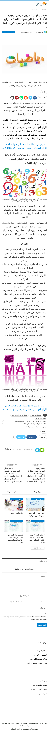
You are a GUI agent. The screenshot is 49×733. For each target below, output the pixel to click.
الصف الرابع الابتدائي (35, 415)
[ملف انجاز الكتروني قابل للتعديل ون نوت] (35, 504)
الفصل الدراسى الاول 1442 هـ (19, 415)
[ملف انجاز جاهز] (14, 504)
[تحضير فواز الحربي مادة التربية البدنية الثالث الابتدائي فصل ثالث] (14, 526)
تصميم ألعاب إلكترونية (39, 689)
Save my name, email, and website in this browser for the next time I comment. (24, 618)
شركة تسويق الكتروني (38, 659)
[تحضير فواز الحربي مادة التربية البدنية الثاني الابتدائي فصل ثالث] (35, 526)
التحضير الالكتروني (40, 655)
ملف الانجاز (43, 681)
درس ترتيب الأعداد (41, 427)
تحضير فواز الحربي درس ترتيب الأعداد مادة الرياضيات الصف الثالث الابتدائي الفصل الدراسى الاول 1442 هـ (30, 422)
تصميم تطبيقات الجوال (39, 685)
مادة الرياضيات (29, 427)
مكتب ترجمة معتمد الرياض (37, 663)
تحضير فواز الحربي (41, 418)
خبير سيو (44, 711)
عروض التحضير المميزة (8, 32)
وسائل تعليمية (42, 651)
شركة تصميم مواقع (27, 729)
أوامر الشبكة (15, 729)
